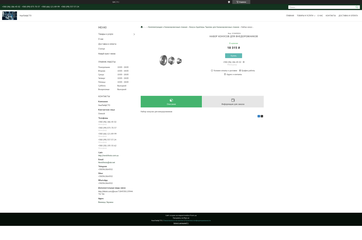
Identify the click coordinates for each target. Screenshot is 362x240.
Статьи (101, 48)
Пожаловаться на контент (173, 220)
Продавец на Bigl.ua (181, 218)
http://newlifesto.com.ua (108, 155)
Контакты (331, 15)
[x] (262, 116)
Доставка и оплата (348, 15)
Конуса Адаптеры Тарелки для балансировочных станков (214, 27)
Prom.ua (193, 215)
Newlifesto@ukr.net (106, 162)
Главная (290, 15)
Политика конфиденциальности (198, 220)
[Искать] (357, 7)
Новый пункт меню (107, 53)
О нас (320, 15)
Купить (233, 55)
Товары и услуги (305, 15)
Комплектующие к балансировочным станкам (167, 27)
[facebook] (259, 116)
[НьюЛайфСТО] (9, 15)
